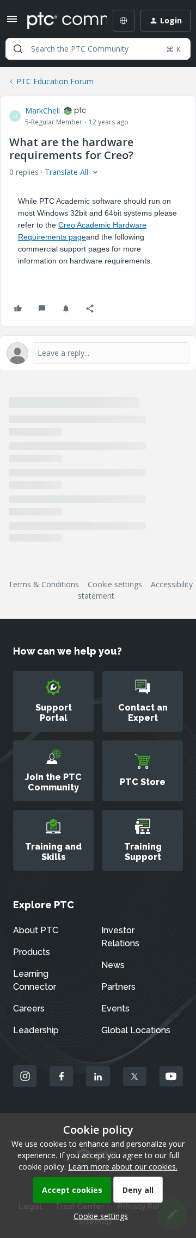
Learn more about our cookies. (122, 1166)
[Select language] (123, 21)
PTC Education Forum (55, 81)
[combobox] (98, 49)
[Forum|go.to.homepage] (59, 20)
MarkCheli (42, 110)
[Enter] (17, 49)
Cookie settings (115, 584)
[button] (12, 22)
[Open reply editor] (98, 353)
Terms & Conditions (43, 584)
